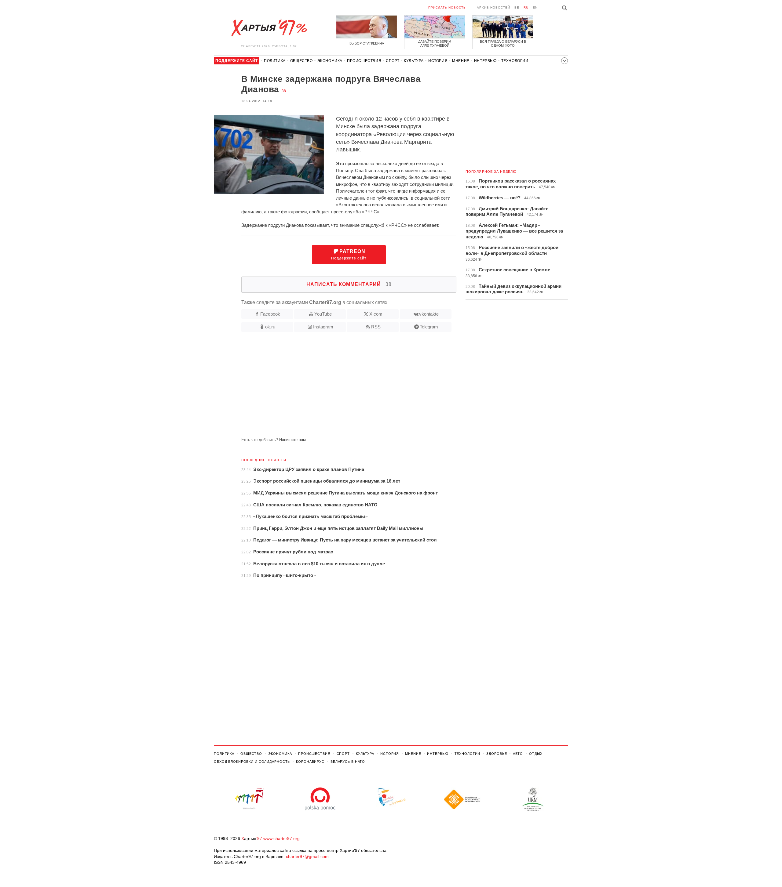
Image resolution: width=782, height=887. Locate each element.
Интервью (485, 61)
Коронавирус (310, 761)
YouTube (323, 314)
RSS (376, 326)
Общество (301, 61)
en (535, 7)
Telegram (429, 326)
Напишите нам (292, 439)
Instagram (323, 326)
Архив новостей (493, 7)
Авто (518, 753)
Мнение (461, 61)
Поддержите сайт (349, 255)
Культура (414, 61)
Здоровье (496, 753)
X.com (375, 314)
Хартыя (269, 28)
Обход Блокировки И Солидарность (252, 761)
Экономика (329, 61)
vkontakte (429, 314)
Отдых (536, 753)
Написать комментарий (349, 284)
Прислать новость (447, 7)
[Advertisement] (335, 387)
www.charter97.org (281, 838)
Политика (275, 61)
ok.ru (270, 326)
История (438, 61)
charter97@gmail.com (307, 856)
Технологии (514, 61)
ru (526, 7)
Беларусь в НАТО (348, 761)
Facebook (270, 314)
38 (284, 91)
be (516, 7)
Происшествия (364, 61)
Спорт (392, 61)
